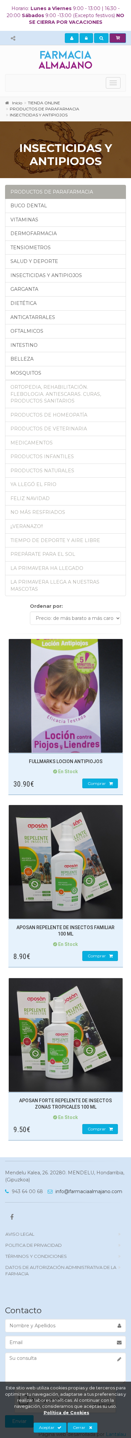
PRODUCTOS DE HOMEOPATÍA (48, 415)
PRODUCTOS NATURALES (42, 471)
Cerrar (79, 1427)
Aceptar (46, 1427)
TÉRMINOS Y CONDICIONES (36, 1256)
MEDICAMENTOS (31, 443)
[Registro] (72, 38)
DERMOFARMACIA (33, 233)
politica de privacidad (33, 1245)
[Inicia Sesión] (86, 38)
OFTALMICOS (26, 331)
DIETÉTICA (23, 303)
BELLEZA (22, 359)
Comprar (97, 783)
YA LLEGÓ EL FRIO (33, 484)
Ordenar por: (46, 606)
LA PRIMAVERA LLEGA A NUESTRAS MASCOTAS (54, 585)
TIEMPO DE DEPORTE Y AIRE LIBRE (55, 540)
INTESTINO (24, 345)
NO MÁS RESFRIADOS (37, 512)
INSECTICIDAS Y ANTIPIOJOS (46, 275)
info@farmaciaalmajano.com (88, 1191)
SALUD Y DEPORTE (34, 261)
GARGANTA (24, 289)
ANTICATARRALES (32, 317)
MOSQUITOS (25, 373)
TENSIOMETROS (30, 248)
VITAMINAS (24, 220)
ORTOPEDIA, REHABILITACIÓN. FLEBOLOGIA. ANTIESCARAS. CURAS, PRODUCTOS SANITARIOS (55, 394)
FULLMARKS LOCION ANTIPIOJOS (65, 761)
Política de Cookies (66, 1412)
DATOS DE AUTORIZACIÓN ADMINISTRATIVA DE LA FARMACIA (60, 1270)
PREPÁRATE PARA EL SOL (42, 554)
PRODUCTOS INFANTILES (42, 457)
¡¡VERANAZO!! (26, 526)
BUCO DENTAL (28, 206)
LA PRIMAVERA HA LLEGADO (46, 568)
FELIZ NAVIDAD (30, 498)
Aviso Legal (19, 1234)
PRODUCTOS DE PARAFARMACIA (51, 192)
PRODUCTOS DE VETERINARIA (48, 429)
